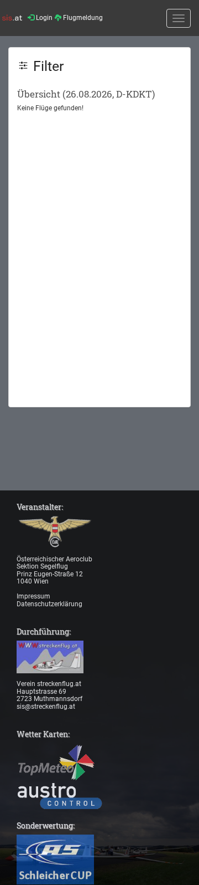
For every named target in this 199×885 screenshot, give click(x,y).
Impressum (33, 596)
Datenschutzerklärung (49, 604)
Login (43, 18)
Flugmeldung (82, 18)
